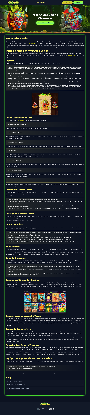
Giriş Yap (67, 2)
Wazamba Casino (41, 2)
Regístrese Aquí (45, 23)
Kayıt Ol (78, 2)
